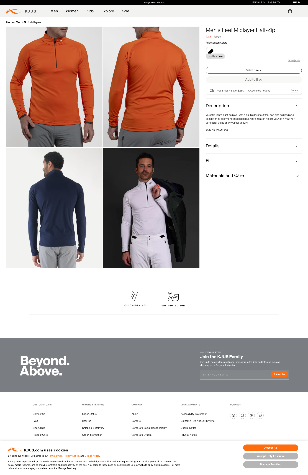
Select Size (252, 70)
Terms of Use (55, 455)
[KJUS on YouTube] (251, 415)
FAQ (35, 421)
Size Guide (294, 61)
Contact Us (39, 414)
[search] (276, 11)
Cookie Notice (92, 455)
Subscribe (281, 374)
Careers (136, 421)
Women (72, 11)
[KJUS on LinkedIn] (260, 415)
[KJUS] (21, 11)
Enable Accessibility (266, 3)
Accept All (270, 447)
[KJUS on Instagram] (242, 415)
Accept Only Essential (270, 456)
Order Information (92, 434)
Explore (107, 11)
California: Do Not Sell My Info (198, 421)
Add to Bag (253, 79)
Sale (125, 11)
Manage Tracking (270, 464)
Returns (86, 421)
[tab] (291, 11)
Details (294, 90)
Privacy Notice (71, 455)
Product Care (40, 434)
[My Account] (283, 11)
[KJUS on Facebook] (233, 415)
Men (54, 11)
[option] (54, 87)
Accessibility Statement (194, 414)
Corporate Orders (142, 434)
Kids (90, 11)
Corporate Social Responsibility (149, 428)
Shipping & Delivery (93, 428)
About (135, 414)
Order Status (89, 414)
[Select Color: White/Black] (209, 50)
